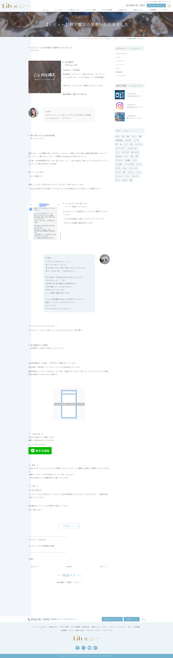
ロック (126, 156)
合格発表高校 (119, 140)
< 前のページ (34, 567)
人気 (123, 136)
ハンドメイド (120, 76)
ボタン (127, 176)
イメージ (138, 172)
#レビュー (78, 582)
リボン (117, 152)
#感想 (69, 582)
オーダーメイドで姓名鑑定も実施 (41, 546)
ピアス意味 (119, 164)
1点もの (125, 180)
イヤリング (120, 61)
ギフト (118, 68)
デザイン (118, 172)
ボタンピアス (125, 152)
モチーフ (118, 180)
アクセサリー (119, 160)
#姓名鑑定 (61, 582)
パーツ (126, 144)
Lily (117, 144)
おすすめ (118, 168)
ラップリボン (138, 144)
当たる (125, 168)
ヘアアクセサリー (120, 148)
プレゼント (131, 172)
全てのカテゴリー (122, 54)
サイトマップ (107, 630)
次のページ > (104, 567)
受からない (128, 140)
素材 (124, 172)
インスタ (136, 140)
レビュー (134, 136)
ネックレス (120, 65)
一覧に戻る (69, 567)
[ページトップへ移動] (143, 619)
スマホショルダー (133, 148)
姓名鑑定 (31, 559)
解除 (132, 156)
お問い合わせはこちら (156, 6)
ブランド (138, 164)
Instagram (119, 156)
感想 (128, 136)
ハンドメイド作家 (129, 164)
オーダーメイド (133, 168)
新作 (137, 156)
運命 (140, 136)
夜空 (131, 144)
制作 (131, 180)
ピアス (118, 57)
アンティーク (119, 176)
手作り (117, 136)
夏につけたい (135, 152)
